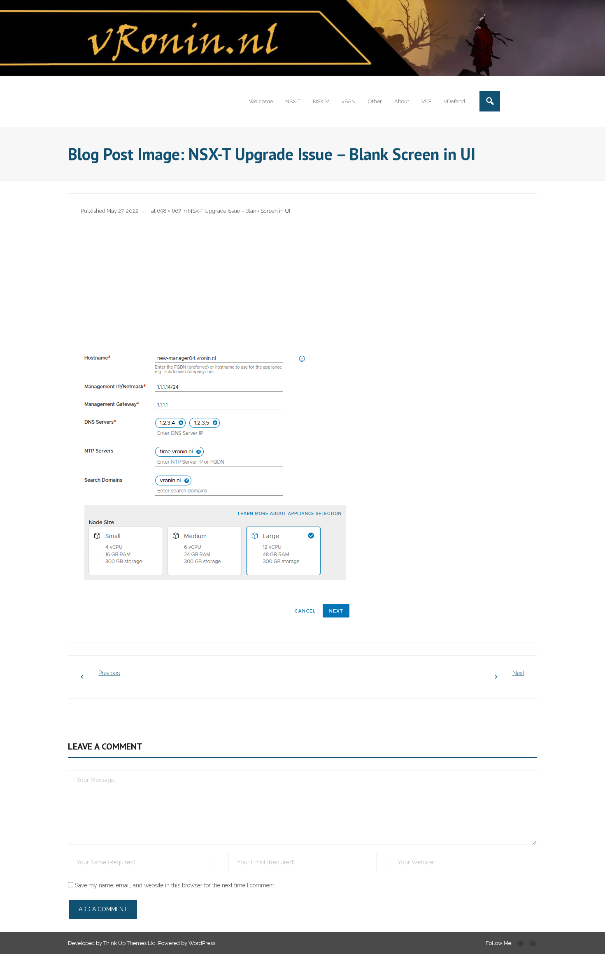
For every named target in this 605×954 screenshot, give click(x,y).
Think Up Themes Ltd (129, 943)
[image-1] (216, 485)
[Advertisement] (302, 279)
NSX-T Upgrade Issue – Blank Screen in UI (239, 211)
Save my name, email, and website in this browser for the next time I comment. (175, 885)
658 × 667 (169, 211)
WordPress (201, 943)
